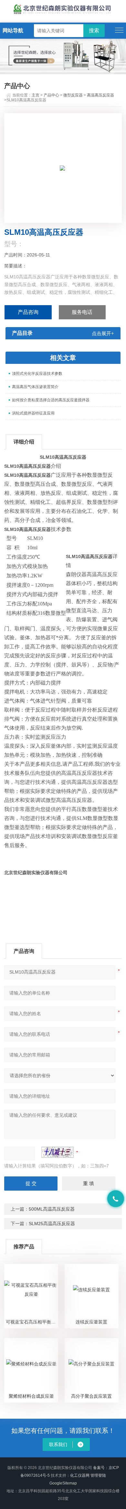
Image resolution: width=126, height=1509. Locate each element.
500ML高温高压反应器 (52, 1209)
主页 (35, 95)
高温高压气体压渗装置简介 (35, 387)
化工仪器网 (79, 1475)
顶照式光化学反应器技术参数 (37, 373)
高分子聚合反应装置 (91, 1396)
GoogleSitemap (63, 1483)
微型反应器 (73, 95)
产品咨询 (28, 312)
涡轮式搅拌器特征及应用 (33, 413)
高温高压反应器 (100, 95)
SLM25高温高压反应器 (52, 1223)
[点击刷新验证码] (57, 1152)
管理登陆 (98, 1475)
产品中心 (51, 95)
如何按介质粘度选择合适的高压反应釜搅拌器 (50, 400)
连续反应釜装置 (91, 1321)
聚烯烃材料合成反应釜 (31, 1396)
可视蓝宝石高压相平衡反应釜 (32, 1321)
